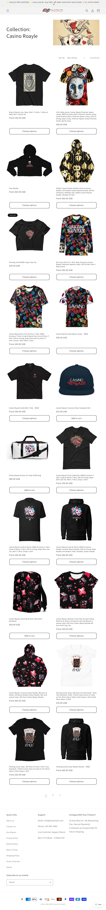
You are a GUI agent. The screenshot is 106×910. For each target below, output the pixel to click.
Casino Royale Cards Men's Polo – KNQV (24, 408)
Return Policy (12, 850)
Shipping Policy (12, 855)
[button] (8, 11)
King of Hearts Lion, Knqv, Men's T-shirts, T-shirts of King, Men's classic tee (28, 113)
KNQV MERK (49, 904)
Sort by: (62, 58)
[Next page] (60, 795)
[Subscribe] (50, 882)
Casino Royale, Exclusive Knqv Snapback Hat (73, 408)
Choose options (29, 131)
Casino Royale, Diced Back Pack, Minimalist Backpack (25, 620)
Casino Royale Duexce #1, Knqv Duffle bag (25, 475)
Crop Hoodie (13, 188)
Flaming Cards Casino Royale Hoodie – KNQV (73, 767)
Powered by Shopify (59, 904)
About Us (10, 821)
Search (9, 867)
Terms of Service (13, 861)
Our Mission (11, 832)
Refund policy (12, 844)
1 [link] (46, 795)
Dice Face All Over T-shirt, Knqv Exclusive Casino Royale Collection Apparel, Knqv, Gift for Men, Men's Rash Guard (75, 264)
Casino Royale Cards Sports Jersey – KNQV (72, 334)
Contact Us (11, 826)
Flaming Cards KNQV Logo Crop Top (22, 262)
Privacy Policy (12, 838)
